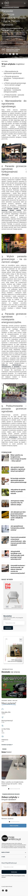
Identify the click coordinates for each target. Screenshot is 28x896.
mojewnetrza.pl (8, 886)
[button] (2, 3)
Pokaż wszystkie (14, 825)
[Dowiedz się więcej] (14, 686)
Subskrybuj (8, 628)
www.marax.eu (13, 437)
